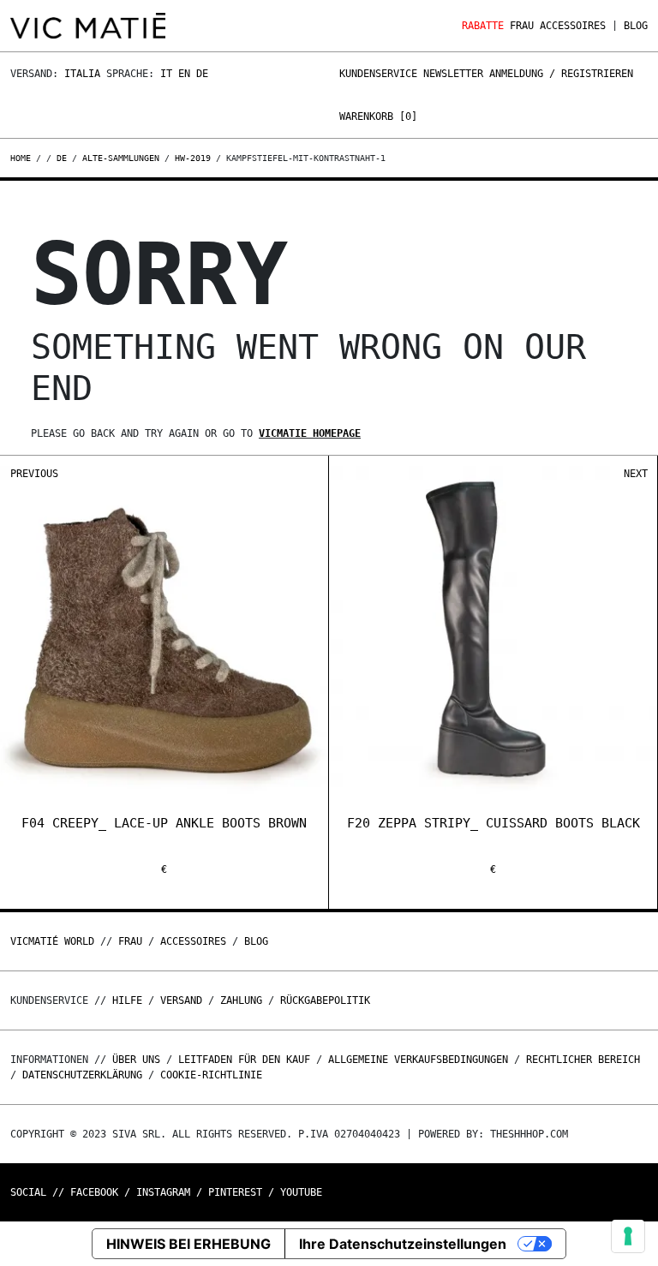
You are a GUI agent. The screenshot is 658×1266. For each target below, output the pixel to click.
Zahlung (241, 1000)
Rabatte (483, 26)
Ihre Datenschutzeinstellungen (402, 1243)
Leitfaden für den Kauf (244, 1060)
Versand (181, 1000)
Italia (82, 74)
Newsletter (453, 74)
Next (636, 474)
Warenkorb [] (378, 116)
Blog (636, 26)
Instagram (163, 1192)
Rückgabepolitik (325, 1000)
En (184, 74)
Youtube (301, 1192)
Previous (34, 474)
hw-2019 (193, 158)
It (166, 74)
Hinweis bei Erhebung (188, 1243)
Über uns (139, 1060)
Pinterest (235, 1192)
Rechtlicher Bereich (583, 1060)
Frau (522, 26)
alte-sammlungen (120, 158)
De (202, 74)
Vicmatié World (52, 941)
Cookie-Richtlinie (211, 1075)
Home (23, 158)
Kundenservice (378, 74)
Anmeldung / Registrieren (561, 74)
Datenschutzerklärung (82, 1075)
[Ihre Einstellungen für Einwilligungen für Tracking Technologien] (628, 1236)
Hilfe (127, 1000)
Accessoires (573, 26)
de (62, 158)
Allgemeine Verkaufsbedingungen (418, 1060)
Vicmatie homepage (310, 433)
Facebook (94, 1192)
